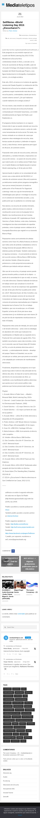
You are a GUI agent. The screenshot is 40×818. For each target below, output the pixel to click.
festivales (19, 710)
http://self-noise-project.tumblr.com (22, 527)
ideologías (25, 38)
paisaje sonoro (9, 730)
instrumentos (9, 720)
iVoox (7, 510)
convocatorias (21, 699)
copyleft (7, 703)
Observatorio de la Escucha (11, 785)
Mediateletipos (33, 35)
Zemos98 (5, 796)
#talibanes (23, 666)
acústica (16, 689)
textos (6, 741)
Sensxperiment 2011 (9, 788)
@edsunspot (16, 648)
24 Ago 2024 (26, 662)
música (22, 723)
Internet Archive (12, 516)
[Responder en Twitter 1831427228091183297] (4, 654)
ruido (16, 734)
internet (30, 38)
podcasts (20, 730)
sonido (19, 737)
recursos (7, 734)
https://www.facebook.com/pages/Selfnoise (20, 533)
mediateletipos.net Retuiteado (14, 646)
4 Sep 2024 (25, 648)
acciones (7, 689)
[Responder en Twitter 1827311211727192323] (4, 674)
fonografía (19, 38)
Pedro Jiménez (13, 31)
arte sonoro (13, 38)
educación (7, 706)
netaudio (31, 723)
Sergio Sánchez (8, 662)
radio (35, 40)
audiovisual (8, 696)
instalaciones (27, 716)
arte (8, 38)
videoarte (15, 741)
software (24, 734)
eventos (28, 706)
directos (28, 703)
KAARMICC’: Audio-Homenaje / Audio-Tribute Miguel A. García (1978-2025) (7, 594)
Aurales (5, 777)
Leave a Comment (32, 43)
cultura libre (18, 703)
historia (7, 716)
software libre (9, 737)
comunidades (8, 699)
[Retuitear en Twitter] (4, 646)
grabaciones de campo (11, 713)
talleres (28, 737)
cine (25, 696)
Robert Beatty (8, 648)
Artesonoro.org (7, 773)
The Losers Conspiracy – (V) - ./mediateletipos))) (16, 753)
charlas (18, 696)
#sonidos (30, 666)
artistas (28, 692)
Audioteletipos (25, 35)
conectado (21, 614)
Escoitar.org (6, 781)
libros (15, 723)
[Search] (5, 627)
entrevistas (18, 706)
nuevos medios (19, 727)
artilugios (19, 692)
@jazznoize (17, 662)
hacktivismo (26, 713)
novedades (8, 727)
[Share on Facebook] (13, 551)
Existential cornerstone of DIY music (13, 755)
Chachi (20, 815)
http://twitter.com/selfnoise (19, 524)
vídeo (23, 741)
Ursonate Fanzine (8, 792)
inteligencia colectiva (24, 720)
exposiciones (8, 710)
